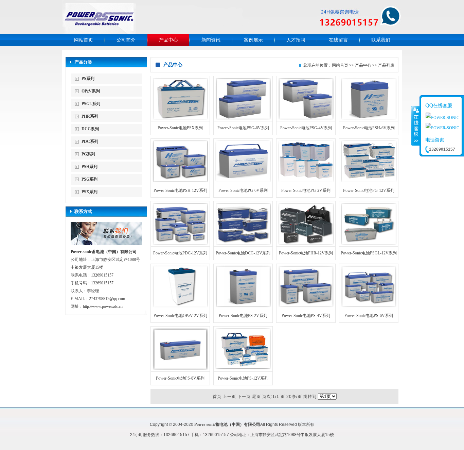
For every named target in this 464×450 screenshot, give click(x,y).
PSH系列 (89, 166)
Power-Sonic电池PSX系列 (180, 128)
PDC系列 (90, 141)
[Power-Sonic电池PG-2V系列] (306, 181)
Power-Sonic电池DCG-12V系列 (243, 253)
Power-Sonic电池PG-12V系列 (368, 190)
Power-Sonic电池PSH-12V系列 (180, 190)
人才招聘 (295, 40)
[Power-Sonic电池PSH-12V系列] (180, 181)
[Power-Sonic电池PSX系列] (180, 118)
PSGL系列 (91, 103)
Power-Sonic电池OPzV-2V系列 (180, 315)
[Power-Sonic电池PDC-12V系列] (180, 243)
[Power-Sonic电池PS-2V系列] (243, 306)
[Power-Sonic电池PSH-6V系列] (369, 118)
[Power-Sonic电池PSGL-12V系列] (369, 243)
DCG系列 (90, 129)
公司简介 (126, 40)
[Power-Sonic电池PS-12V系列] (243, 368)
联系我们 (380, 40)
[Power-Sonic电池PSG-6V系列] (243, 118)
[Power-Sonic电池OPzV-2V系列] (180, 306)
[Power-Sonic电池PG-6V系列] (243, 181)
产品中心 (168, 40)
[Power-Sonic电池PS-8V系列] (180, 368)
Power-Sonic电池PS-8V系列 (180, 378)
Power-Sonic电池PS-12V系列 (243, 378)
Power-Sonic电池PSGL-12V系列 (369, 253)
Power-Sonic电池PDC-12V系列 (180, 253)
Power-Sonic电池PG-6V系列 (243, 190)
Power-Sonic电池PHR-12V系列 (306, 253)
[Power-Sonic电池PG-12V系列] (369, 181)
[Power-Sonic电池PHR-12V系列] (306, 243)
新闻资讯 (210, 40)
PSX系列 (89, 191)
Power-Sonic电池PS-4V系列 (306, 315)
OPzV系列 (91, 91)
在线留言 (338, 40)
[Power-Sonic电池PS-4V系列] (306, 306)
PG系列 (88, 154)
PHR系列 (90, 116)
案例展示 (253, 40)
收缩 (415, 125)
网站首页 (83, 40)
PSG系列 (89, 179)
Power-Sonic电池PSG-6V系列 (243, 128)
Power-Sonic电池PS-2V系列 (243, 315)
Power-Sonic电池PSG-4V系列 (306, 128)
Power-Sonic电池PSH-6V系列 (369, 128)
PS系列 (88, 78)
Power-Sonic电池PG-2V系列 (306, 190)
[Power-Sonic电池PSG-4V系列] (306, 118)
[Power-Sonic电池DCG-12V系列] (243, 243)
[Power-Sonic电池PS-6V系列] (369, 306)
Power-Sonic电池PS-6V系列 (368, 315)
